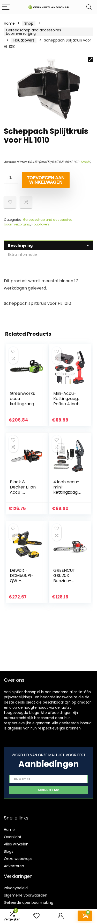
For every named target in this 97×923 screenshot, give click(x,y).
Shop (28, 23)
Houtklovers (23, 40)
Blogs (8, 851)
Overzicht (12, 836)
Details (85, 162)
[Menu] (6, 7)
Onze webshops (18, 858)
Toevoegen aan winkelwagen (45, 180)
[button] (90, 59)
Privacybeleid (16, 888)
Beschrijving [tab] (20, 245)
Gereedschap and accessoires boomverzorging (33, 31)
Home (9, 23)
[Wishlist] (36, 916)
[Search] (89, 7)
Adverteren (14, 866)
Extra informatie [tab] (22, 254)
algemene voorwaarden (25, 895)
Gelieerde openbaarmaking (28, 902)
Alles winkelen (16, 844)
